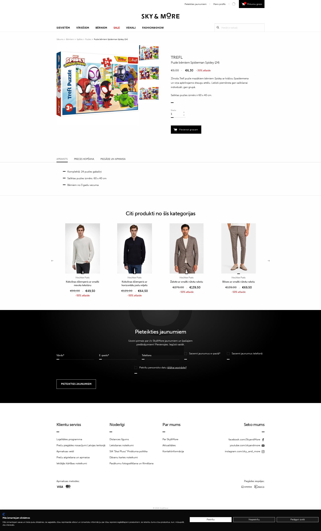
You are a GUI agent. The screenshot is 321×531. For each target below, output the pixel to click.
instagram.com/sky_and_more (243, 451)
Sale (117, 27)
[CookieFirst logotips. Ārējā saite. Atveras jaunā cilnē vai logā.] (4, 514)
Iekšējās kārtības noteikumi (72, 463)
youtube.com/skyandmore (245, 445)
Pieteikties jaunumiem (195, 4)
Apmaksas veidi (65, 451)
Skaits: (173, 110)
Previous (61, 84)
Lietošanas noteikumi (122, 445)
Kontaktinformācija (173, 451)
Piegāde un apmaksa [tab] (113, 159)
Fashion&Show (153, 27)
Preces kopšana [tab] (84, 159)
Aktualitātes (169, 445)
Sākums (60, 39)
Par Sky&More (170, 439)
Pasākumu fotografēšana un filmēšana (131, 463)
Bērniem (101, 27)
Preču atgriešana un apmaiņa (73, 457)
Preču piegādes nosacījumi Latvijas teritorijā (81, 445)
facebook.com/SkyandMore (245, 439)
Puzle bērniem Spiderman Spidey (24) (111, 39)
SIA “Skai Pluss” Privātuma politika (128, 451)
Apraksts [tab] (62, 159)
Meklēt (218, 27)
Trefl (177, 57)
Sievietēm (63, 27)
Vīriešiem (82, 27)
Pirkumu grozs (253, 3)
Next (134, 84)
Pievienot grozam (188, 129)
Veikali (131, 27)
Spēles (80, 39)
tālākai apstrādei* (177, 367)
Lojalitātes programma (69, 439)
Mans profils (219, 4)
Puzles (88, 39)
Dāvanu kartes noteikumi (124, 457)
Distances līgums (119, 439)
